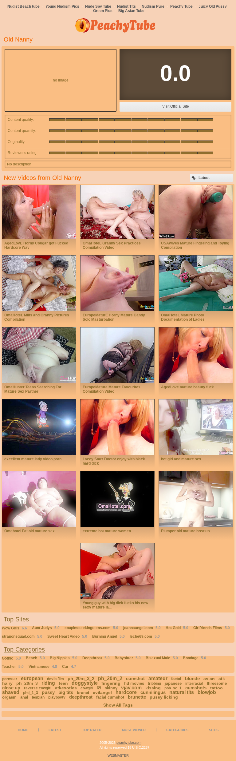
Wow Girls (14, 628)
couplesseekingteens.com (91, 628)
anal (24, 697)
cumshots (195, 687)
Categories (177, 730)
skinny (111, 688)
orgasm (9, 697)
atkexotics (66, 687)
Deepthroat (96, 658)
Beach (35, 658)
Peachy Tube (181, 6)
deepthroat (80, 697)
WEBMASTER (118, 755)
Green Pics (102, 11)
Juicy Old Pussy (213, 6)
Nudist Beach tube (23, 6)
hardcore (126, 692)
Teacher (13, 666)
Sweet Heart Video (67, 636)
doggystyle (85, 683)
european (32, 678)
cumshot (135, 678)
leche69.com (145, 636)
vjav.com (131, 687)
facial (176, 678)
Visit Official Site (175, 106)
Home (23, 730)
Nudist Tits (126, 6)
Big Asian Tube (131, 11)
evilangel (102, 692)
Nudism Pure (153, 6)
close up (11, 687)
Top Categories (24, 649)
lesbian (38, 697)
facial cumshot (110, 697)
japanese (173, 683)
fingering (110, 683)
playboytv (56, 697)
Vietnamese (43, 666)
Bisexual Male (162, 658)
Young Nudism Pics (62, 6)
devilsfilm (55, 679)
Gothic (11, 658)
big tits (65, 692)
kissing (153, 687)
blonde (192, 678)
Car (69, 666)
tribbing (154, 683)
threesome (217, 683)
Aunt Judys (46, 628)
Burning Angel (108, 636)
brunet (83, 692)
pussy (48, 692)
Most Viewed (134, 730)
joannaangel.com (142, 628)
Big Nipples (63, 658)
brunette (137, 697)
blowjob (207, 692)
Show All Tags (118, 705)
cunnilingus (153, 692)
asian (209, 678)
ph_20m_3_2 (81, 678)
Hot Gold (177, 628)
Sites (213, 730)
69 (99, 688)
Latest (55, 730)
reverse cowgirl (37, 688)
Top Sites (16, 619)
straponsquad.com (22, 636)
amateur (157, 678)
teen (63, 683)
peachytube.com (128, 742)
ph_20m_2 (110, 678)
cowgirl (87, 688)
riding (48, 683)
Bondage (194, 658)
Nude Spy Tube (98, 6)
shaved (10, 692)
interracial (194, 683)
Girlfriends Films (211, 628)
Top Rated (91, 730)
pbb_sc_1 (173, 688)
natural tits (181, 692)
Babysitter (128, 658)
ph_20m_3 (27, 683)
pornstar (9, 679)
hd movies (134, 683)
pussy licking (164, 697)
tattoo (216, 687)
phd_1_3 (30, 693)
